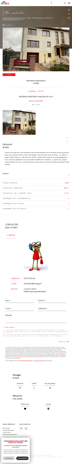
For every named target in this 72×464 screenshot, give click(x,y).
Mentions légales (31, 457)
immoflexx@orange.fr (33, 283)
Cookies (60, 457)
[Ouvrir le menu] (69, 3)
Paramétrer (9, 458)
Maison (47, 18)
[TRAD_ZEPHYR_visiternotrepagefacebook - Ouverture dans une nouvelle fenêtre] (21, 428)
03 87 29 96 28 (29, 278)
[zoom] (19, 134)
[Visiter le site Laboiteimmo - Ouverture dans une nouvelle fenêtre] (36, 460)
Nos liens (44, 457)
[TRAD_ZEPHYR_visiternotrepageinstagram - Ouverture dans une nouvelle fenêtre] (26, 428)
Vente (29, 18)
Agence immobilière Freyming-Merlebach (14, 18)
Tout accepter (22, 458)
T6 (52, 18)
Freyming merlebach (38, 18)
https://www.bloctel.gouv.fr (20, 356)
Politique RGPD (52, 457)
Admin (39, 457)
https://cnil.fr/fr (60, 352)
